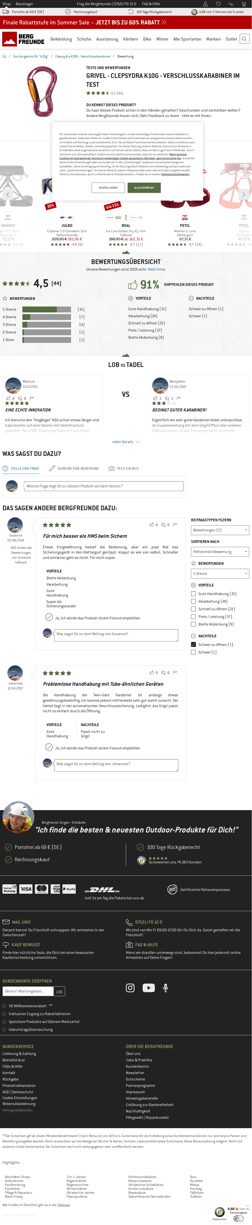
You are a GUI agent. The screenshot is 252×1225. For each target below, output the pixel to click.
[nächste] (243, 194)
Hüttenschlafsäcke (142, 1177)
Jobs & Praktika (139, 1060)
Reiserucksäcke (139, 1181)
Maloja (194, 1184)
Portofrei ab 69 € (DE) (28, 12)
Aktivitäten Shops (17, 1177)
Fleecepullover (77, 1196)
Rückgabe (10, 1079)
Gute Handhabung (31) (147, 308)
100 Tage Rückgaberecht (154, 12)
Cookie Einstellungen (19, 1097)
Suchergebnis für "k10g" (30, 56)
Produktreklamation (19, 1085)
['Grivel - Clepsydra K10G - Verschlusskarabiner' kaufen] (42, 91)
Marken (213, 39)
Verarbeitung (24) (143, 316)
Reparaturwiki (157, 1117)
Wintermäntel (77, 1188)
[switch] (239, 1218)
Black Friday (14, 1196)
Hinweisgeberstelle (142, 1098)
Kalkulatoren (14, 1181)
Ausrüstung (107, 39)
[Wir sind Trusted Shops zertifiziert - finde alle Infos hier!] (142, 861)
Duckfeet (196, 1181)
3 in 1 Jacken (76, 1177)
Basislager (24, 3)
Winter (162, 39)
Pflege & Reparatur (18, 1192)
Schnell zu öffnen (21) (146, 323)
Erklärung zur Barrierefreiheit (150, 1104)
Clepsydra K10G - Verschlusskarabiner (83, 56)
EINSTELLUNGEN (108, 187)
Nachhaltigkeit (138, 1111)
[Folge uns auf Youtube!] (152, 989)
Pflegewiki (135, 1117)
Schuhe (84, 39)
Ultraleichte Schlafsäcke (145, 1184)
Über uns (133, 1053)
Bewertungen (211, 563)
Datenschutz (22, 1092)
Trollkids (196, 1196)
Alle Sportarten (187, 39)
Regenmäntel (76, 1181)
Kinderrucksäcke (140, 1188)
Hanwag (196, 1188)
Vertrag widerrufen (17, 1110)
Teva (193, 1177)
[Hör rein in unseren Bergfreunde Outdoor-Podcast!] (169, 989)
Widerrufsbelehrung (18, 1103)
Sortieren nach (205, 541)
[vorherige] (7, 194)
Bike (147, 39)
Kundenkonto (137, 1066)
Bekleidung (61, 39)
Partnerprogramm (140, 1085)
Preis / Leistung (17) (145, 330)
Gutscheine (135, 1079)
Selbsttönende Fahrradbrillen (149, 1196)
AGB (6, 1092)
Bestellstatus (13, 1060)
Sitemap (64, 1205)
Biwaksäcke (137, 1192)
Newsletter (135, 1072)
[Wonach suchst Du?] (245, 39)
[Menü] (248, 1207)
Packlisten (12, 1188)
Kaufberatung (15, 1184)
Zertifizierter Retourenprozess (205, 889)
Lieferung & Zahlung (19, 1053)
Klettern (130, 39)
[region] (127, 161)
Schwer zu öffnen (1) (206, 308)
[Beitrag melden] (32, 398)
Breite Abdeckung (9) (146, 337)
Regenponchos (78, 1184)
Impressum (135, 1092)
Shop (6, 3)
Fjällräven (197, 1192)
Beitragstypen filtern (211, 520)
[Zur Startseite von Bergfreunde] (25, 38)
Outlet (231, 39)
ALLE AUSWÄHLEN (144, 187)
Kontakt (8, 1072)
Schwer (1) (198, 316)
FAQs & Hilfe (12, 1066)
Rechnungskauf (85, 12)
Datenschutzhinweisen (175, 174)
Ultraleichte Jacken (81, 1192)
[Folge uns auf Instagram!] (134, 989)
